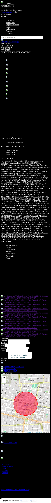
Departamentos (7, 466)
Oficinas (5, 471)
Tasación (9, 31)
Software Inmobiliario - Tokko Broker (15, 490)
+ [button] (4, 377)
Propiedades (10, 23)
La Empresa (10, 29)
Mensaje (4, 358)
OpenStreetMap (37, 432)
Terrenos (5, 464)
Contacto (9, 33)
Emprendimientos (12, 25)
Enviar (3, 360)
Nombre (4, 340)
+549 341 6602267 (10, 371)
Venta (8, 27)
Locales (5, 473)
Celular (3, 348)
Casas (4, 468)
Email (3, 350)
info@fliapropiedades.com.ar (12, 10)
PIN (2, 345)
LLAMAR (10, 21)
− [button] (4, 381)
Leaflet (29, 432)
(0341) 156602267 (10, 443)
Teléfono (4, 343)
